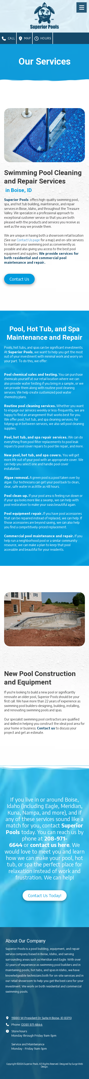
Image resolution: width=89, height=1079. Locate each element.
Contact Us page (28, 240)
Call (11, 38)
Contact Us (19, 279)
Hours (45, 38)
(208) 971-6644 (31, 1024)
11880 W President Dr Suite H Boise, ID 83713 (41, 1018)
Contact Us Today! (44, 895)
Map (27, 38)
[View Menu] (81, 7)
